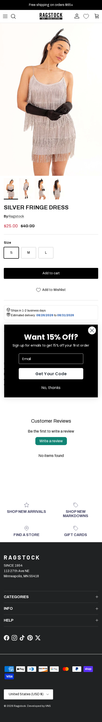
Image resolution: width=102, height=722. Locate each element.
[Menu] (5, 16)
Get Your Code (51, 374)
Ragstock (16, 216)
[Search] (15, 16)
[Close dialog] (92, 330)
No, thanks (51, 387)
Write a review (51, 441)
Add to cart (51, 273)
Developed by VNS (39, 705)
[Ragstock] (51, 16)
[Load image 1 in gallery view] (51, 99)
